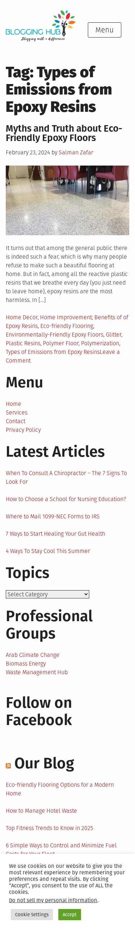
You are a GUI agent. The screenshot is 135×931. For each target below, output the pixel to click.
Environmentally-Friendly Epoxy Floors (54, 334)
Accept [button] (70, 914)
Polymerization (100, 343)
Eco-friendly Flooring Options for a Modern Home (60, 789)
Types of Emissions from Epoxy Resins (53, 351)
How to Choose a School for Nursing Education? (66, 499)
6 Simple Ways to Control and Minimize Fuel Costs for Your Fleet (61, 849)
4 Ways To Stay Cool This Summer (48, 551)
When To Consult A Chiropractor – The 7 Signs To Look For (66, 477)
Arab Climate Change (32, 654)
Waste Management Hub (37, 672)
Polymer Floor (60, 343)
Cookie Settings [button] (32, 914)
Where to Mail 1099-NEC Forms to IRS (53, 516)
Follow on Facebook (39, 711)
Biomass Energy (26, 663)
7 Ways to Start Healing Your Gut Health (55, 533)
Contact (15, 421)
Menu (104, 30)
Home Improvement (66, 317)
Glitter (113, 334)
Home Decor (21, 317)
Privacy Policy (23, 429)
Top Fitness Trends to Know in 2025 (49, 828)
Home (13, 403)
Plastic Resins (23, 343)
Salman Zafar (76, 152)
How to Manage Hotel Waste (41, 810)
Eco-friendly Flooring (66, 325)
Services (16, 412)
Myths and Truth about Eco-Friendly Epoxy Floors (64, 133)
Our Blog (44, 763)
